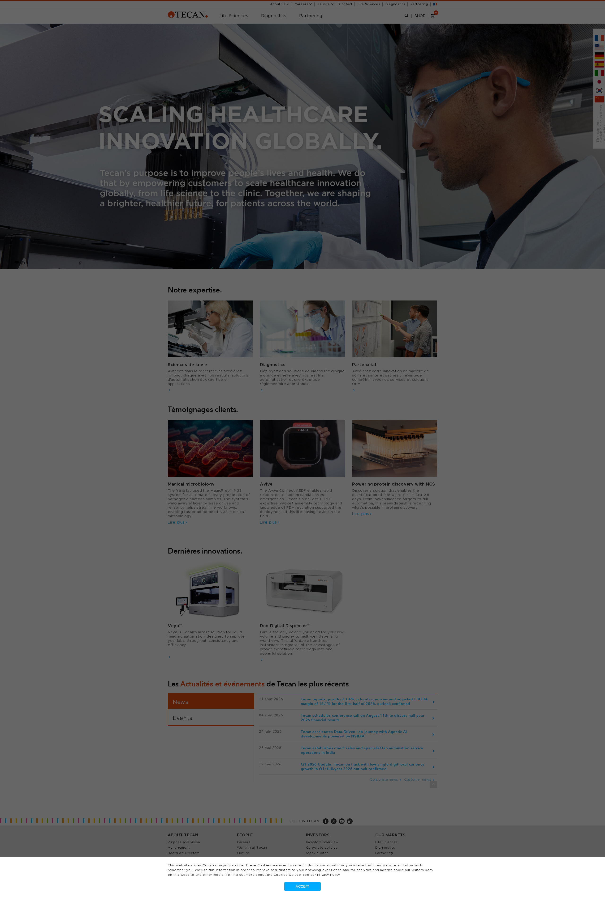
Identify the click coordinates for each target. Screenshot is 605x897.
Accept (302, 886)
